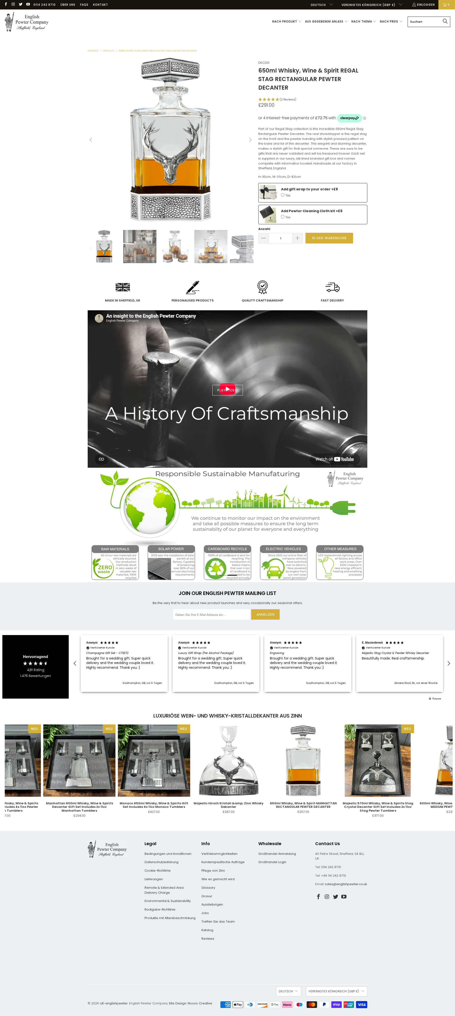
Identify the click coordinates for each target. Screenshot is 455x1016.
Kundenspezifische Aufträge (223, 862)
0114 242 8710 (44, 5)
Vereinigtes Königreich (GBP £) (368, 5)
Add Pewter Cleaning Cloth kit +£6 (311, 211)
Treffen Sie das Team (218, 921)
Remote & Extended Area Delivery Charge (164, 890)
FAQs (84, 5)
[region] (262, 663)
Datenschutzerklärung (161, 862)
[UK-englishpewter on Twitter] (20, 5)
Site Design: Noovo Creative (190, 1003)
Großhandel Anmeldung (277, 853)
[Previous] (91, 140)
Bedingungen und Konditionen (168, 853)
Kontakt (100, 5)
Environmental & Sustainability (168, 901)
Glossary (208, 887)
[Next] (250, 140)
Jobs (205, 913)
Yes (288, 195)
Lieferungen (154, 879)
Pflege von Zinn (213, 870)
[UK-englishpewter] (27, 22)
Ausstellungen (212, 904)
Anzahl (264, 229)
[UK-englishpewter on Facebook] (6, 5)
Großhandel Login (272, 862)
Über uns (67, 5)
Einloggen (426, 5)
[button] (287, 21)
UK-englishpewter (114, 1003)
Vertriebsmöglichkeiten (219, 853)
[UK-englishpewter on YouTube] (28, 5)
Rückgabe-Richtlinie (160, 909)
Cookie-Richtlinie (158, 870)
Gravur (206, 896)
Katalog (207, 930)
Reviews (207, 938)
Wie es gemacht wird (218, 879)
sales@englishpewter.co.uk (346, 884)
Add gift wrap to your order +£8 (309, 189)
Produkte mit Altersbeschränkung (170, 918)
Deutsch (319, 5)
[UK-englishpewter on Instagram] (13, 5)
